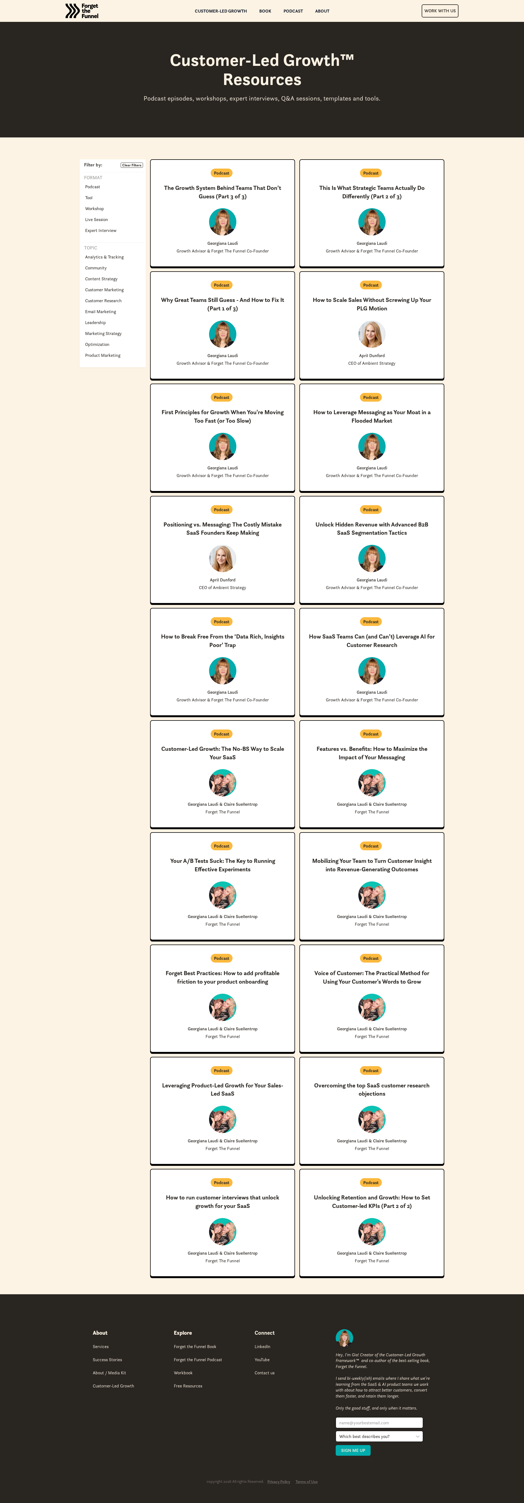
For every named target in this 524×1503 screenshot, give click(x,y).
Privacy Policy (278, 1482)
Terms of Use (307, 1482)
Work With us (440, 10)
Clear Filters (131, 165)
